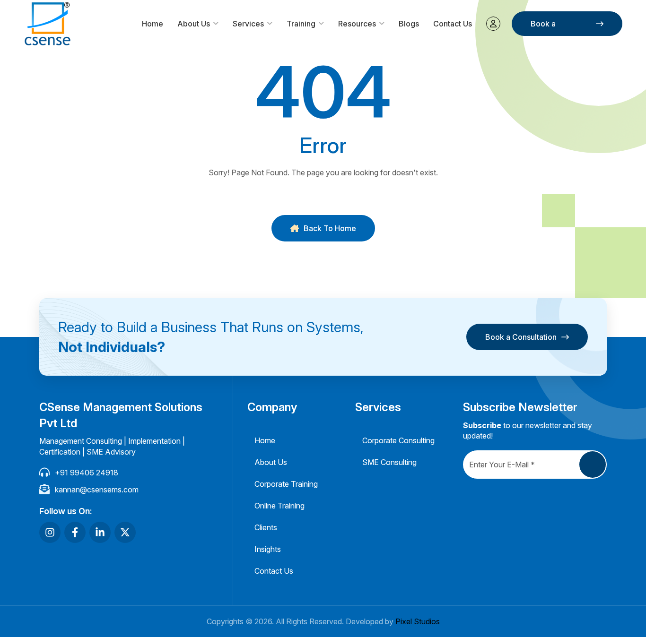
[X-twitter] (125, 532)
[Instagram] (50, 532)
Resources (357, 23)
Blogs (409, 23)
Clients (265, 527)
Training (301, 23)
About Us (193, 23)
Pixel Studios (417, 621)
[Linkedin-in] (100, 532)
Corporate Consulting (398, 440)
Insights (267, 549)
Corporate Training (286, 484)
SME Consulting (389, 462)
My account (493, 24)
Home (152, 23)
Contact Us (452, 23)
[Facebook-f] (75, 532)
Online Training (279, 505)
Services (248, 23)
